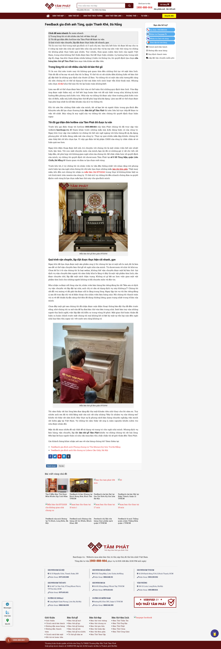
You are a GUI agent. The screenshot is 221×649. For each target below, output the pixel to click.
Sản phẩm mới (159, 9)
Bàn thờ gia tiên (97, 626)
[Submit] (129, 5)
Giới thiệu (50, 620)
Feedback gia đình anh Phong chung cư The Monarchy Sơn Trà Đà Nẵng (85, 447)
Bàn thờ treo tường (93, 16)
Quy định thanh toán (157, 54)
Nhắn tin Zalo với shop (159, 38)
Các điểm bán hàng (99, 10)
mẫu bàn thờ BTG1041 (94, 172)
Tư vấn (144, 16)
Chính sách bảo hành (157, 47)
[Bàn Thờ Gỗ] (59, 6)
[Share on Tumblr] (68, 456)
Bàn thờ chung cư (98, 623)
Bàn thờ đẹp (58, 16)
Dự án (61, 466)
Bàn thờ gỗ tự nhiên (77, 631)
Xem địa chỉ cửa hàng (158, 42)
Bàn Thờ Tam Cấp (98, 634)
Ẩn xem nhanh (76, 33)
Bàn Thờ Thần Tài (120, 620)
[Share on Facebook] (50, 456)
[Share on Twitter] (55, 456)
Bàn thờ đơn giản (98, 631)
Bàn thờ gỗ (74, 16)
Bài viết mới (170, 9)
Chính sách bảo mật (54, 634)
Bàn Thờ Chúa (119, 629)
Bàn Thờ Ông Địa (120, 623)
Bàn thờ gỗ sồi (74, 629)
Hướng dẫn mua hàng (157, 50)
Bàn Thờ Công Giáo (121, 631)
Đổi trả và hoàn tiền (54, 637)
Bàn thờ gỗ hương (76, 626)
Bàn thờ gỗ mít (74, 620)
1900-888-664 (144, 7)
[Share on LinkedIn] (64, 456)
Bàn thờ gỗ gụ (74, 623)
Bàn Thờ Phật (119, 626)
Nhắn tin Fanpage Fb (158, 34)
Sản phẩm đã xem (83, 10)
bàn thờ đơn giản (120, 169)
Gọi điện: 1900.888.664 (158, 30)
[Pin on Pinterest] (59, 456)
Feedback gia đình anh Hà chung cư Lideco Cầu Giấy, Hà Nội (79, 450)
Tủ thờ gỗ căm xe (75, 634)
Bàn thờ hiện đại (97, 629)
